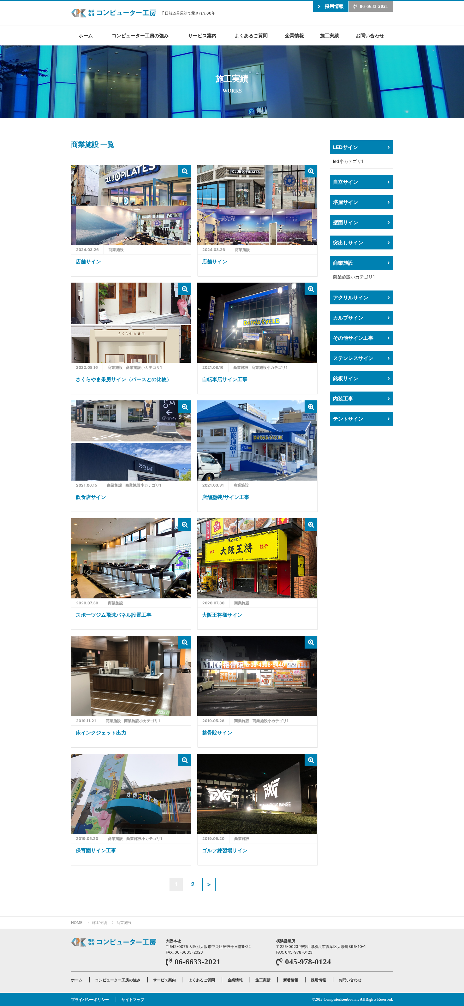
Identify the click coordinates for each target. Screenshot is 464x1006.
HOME (76, 922)
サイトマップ (133, 999)
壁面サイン (345, 222)
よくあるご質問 (251, 36)
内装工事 (343, 398)
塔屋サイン (345, 202)
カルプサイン (348, 317)
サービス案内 (202, 36)
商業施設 (343, 263)
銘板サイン (345, 378)
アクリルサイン (350, 297)
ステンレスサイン (353, 358)
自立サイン (345, 182)
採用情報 (334, 6)
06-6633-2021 (374, 6)
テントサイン (348, 419)
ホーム (86, 36)
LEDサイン (345, 147)
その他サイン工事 (353, 338)
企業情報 (294, 36)
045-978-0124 (308, 961)
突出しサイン (348, 242)
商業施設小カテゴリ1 (354, 276)
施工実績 (329, 36)
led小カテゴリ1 (348, 161)
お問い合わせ (370, 36)
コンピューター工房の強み (140, 36)
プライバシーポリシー (90, 999)
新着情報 (290, 980)
